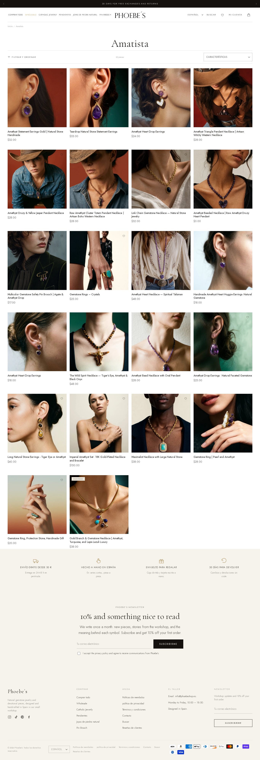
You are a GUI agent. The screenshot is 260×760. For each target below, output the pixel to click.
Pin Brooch (105, 14)
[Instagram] (9, 717)
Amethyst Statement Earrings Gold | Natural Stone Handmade (35, 133)
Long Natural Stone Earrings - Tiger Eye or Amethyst (37, 457)
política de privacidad (133, 703)
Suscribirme (168, 644)
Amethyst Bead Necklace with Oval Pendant (156, 375)
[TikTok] (16, 717)
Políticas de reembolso (133, 697)
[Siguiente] (256, 4)
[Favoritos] (222, 15)
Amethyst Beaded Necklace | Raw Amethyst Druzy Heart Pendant (221, 214)
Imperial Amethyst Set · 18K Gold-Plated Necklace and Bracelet (97, 458)
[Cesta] (248, 15)
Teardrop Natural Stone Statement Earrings (93, 131)
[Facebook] (29, 717)
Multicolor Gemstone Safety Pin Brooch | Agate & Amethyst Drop (35, 296)
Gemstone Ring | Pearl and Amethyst (214, 457)
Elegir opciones (99, 122)
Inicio (10, 26)
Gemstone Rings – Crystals (85, 294)
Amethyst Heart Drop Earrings (148, 131)
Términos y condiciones (134, 709)
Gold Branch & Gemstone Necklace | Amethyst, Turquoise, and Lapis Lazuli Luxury (96, 540)
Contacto (126, 715)
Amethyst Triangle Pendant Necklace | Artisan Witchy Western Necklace (219, 133)
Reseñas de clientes (132, 728)
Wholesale (31, 14)
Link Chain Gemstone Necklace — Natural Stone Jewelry (159, 214)
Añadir (37, 122)
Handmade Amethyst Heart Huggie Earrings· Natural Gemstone (223, 296)
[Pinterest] (22, 717)
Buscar (125, 721)
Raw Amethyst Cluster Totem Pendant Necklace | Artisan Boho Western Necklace (97, 214)
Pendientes (65, 14)
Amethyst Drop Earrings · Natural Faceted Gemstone (223, 375)
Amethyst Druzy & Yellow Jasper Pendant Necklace (36, 213)
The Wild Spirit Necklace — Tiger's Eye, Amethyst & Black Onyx (99, 377)
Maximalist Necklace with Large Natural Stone (157, 457)
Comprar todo (15, 14)
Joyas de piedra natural (85, 14)
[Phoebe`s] (130, 15)
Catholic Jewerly (48, 14)
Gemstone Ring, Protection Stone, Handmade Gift (36, 538)
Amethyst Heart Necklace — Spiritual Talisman (157, 294)
